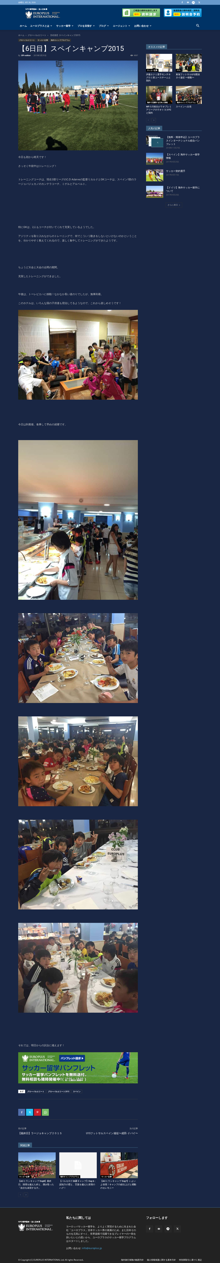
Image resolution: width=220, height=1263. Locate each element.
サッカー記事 (43, 40)
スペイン (77, 1091)
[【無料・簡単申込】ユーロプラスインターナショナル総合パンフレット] (154, 141)
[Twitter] (199, 2)
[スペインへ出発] (189, 95)
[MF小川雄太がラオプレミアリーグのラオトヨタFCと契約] (159, 95)
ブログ (102, 25)
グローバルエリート (37, 35)
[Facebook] (182, 2)
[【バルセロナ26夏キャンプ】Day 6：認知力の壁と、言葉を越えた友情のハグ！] (78, 1165)
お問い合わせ (141, 25)
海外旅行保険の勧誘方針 (132, 1259)
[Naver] (193, 2)
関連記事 (25, 1145)
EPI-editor (26, 55)
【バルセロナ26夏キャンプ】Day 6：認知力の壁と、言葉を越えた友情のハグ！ (77, 1184)
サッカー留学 (63, 25)
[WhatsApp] (45, 1112)
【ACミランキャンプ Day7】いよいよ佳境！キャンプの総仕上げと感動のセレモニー (118, 1184)
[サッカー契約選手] (154, 175)
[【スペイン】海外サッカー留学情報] (154, 159)
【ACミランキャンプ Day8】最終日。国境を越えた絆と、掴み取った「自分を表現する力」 (36, 1184)
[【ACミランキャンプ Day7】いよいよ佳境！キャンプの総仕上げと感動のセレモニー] (119, 1165)
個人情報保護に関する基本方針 (161, 1259)
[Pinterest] (37, 1112)
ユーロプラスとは (39, 25)
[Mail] (187, 2)
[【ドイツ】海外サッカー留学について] (154, 192)
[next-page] (26, 1195)
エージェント (120, 25)
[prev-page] (20, 1195)
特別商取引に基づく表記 (190, 1259)
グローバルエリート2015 (58, 1091)
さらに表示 (173, 204)
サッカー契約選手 (175, 171)
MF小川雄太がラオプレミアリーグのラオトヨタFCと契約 (159, 109)
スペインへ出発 (183, 106)
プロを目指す (85, 25)
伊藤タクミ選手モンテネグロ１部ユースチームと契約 (158, 77)
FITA (178, 70)
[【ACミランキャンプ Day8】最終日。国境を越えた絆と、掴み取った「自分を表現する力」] (37, 1165)
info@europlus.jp (92, 1248)
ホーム (23, 25)
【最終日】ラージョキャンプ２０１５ (40, 1133)
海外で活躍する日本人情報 (157, 102)
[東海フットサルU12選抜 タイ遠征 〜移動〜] (189, 63)
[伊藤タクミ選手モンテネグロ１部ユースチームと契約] (159, 63)
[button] (198, 26)
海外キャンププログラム (60, 40)
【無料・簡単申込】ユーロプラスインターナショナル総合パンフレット (183, 140)
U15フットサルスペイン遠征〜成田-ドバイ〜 (112, 1133)
